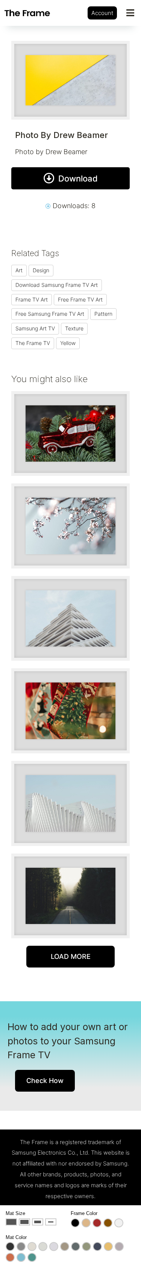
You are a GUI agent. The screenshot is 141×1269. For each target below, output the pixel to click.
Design (41, 270)
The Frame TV (32, 343)
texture (74, 328)
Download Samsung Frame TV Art (56, 285)
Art (19, 270)
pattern (103, 313)
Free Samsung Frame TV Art (49, 313)
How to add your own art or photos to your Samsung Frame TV (68, 1040)
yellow (68, 343)
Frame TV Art (31, 299)
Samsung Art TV (35, 328)
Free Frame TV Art (80, 299)
